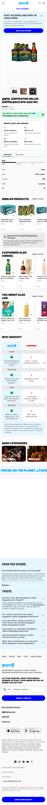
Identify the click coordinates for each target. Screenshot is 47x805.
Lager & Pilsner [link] (36, 656)
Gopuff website (38, 605)
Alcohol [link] (11, 656)
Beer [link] (19, 656)
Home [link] (4, 656)
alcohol (9, 605)
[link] (24, 3)
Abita (6, 99)
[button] (43, 3)
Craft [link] (26, 656)
